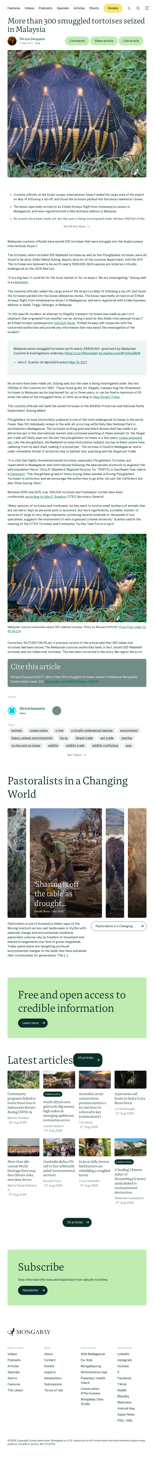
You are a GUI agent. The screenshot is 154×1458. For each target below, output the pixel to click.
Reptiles (126, 738)
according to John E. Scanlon (45, 497)
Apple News (125, 1414)
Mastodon (124, 1402)
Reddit (122, 1390)
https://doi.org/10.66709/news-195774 (72, 681)
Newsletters (53, 1378)
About (48, 1354)
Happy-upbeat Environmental (31, 738)
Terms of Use (53, 1390)
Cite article (131, 41)
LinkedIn (123, 1354)
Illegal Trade (84, 738)
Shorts (94, 8)
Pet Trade (107, 738)
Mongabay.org (91, 1366)
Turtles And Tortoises (25, 745)
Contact (50, 1360)
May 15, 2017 (78, 362)
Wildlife (53, 745)
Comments (77, 41)
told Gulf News (64, 323)
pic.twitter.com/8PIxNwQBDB (119, 353)
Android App (126, 1408)
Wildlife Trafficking (105, 745)
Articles (79, 8)
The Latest (15, 1390)
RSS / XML (125, 1420)
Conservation (39, 730)
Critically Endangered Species (92, 730)
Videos (29, 8)
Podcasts (45, 8)
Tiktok (122, 1384)
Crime (59, 730)
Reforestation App (94, 1372)
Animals (16, 730)
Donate (113, 8)
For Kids (86, 1360)
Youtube (123, 1366)
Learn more (31, 1023)
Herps (64, 738)
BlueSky (123, 1396)
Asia (37, 43)
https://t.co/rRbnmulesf (81, 353)
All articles (85, 1058)
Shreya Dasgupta (32, 39)
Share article (104, 41)
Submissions (53, 1384)
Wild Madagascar (93, 1354)
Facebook (124, 1378)
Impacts (50, 1372)
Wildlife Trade (75, 745)
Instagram (124, 1360)
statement (20, 282)
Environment (129, 730)
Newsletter (30, 1290)
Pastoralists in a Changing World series (121, 926)
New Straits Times (106, 397)
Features (14, 8)
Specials (63, 8)
